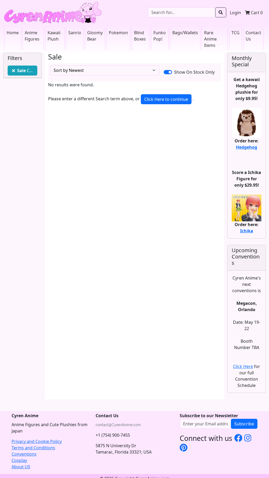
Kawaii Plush (54, 36)
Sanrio (74, 33)
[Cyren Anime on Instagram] (247, 437)
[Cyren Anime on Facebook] (238, 437)
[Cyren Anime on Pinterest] (183, 447)
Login (235, 13)
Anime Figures (32, 36)
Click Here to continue (166, 99)
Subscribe (244, 424)
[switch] (168, 72)
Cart (256, 13)
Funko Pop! (159, 36)
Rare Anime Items (210, 39)
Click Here (243, 366)
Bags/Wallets (185, 33)
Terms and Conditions (33, 448)
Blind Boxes (140, 36)
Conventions (24, 454)
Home (13, 33)
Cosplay (19, 460)
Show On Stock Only (194, 72)
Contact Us (253, 36)
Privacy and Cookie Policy (37, 441)
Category (27, 70)
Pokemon (118, 33)
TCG (235, 33)
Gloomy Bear (95, 36)
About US (21, 467)
